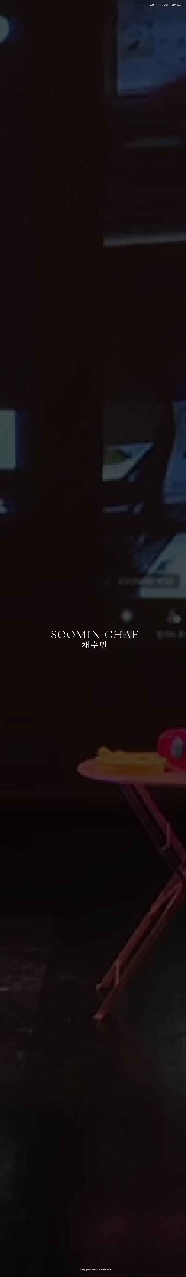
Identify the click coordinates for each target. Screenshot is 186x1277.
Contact (177, 5)
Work (153, 5)
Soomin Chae (17, 5)
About (164, 5)
